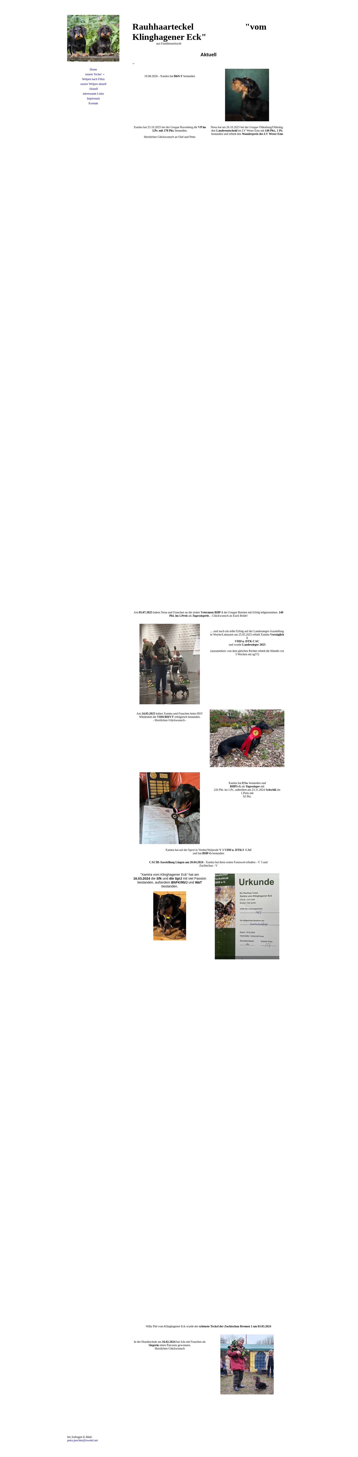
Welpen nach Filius (93, 79)
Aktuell (93, 88)
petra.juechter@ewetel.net (82, 1440)
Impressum (93, 98)
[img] (93, 38)
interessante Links (93, 93)
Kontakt (93, 103)
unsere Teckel (93, 74)
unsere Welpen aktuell (93, 84)
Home (93, 69)
